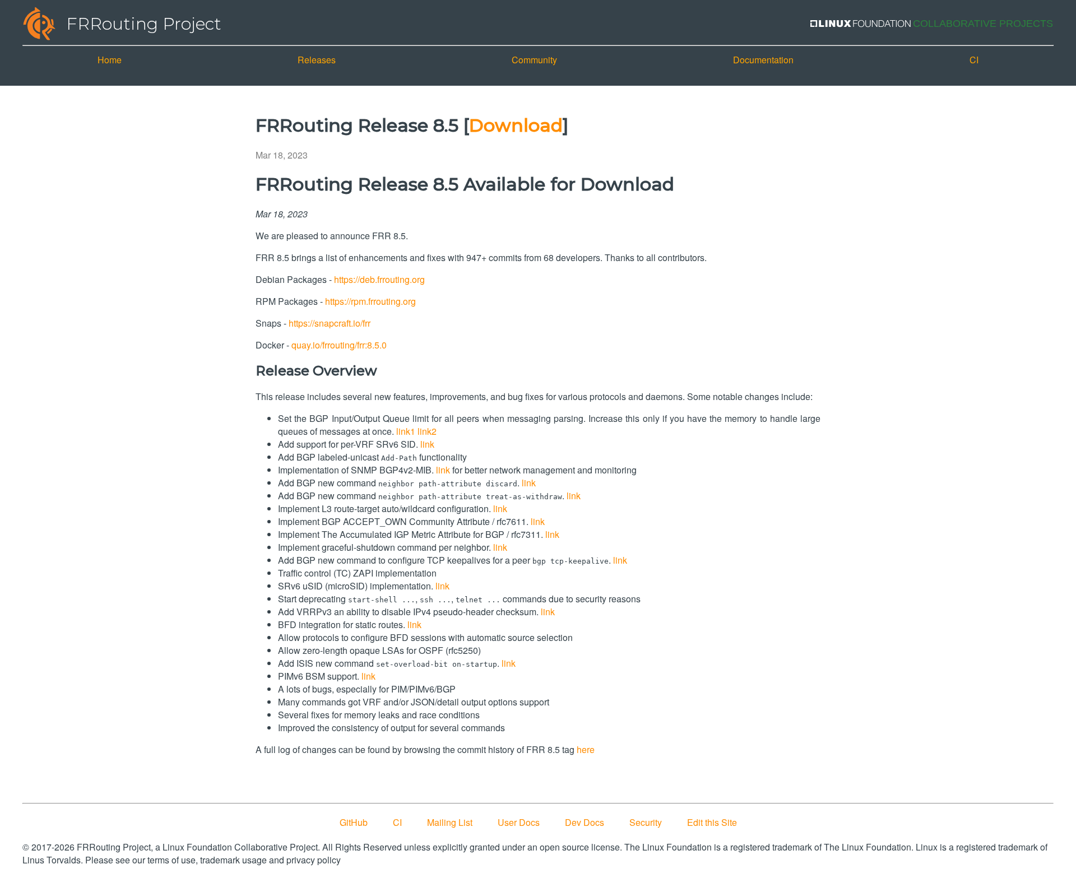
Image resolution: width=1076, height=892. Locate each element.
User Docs (519, 822)
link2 (427, 431)
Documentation (763, 59)
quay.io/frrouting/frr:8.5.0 (339, 344)
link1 (405, 431)
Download (516, 125)
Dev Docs (584, 822)
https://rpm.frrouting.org (370, 301)
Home (110, 59)
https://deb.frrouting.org (379, 279)
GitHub (354, 822)
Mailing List (449, 822)
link (427, 444)
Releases (317, 59)
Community (534, 59)
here (586, 749)
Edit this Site (712, 822)
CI (974, 59)
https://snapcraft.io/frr (329, 323)
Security (645, 822)
